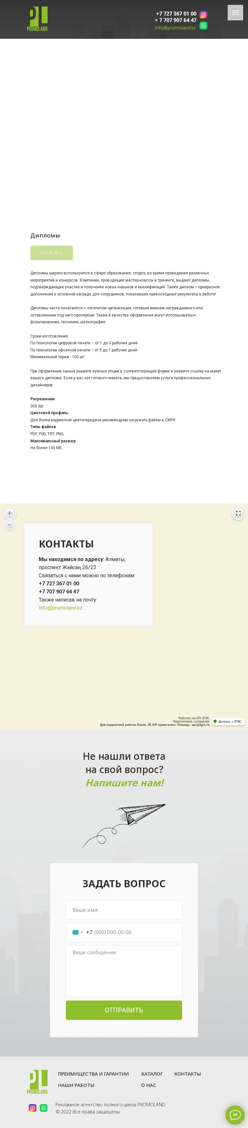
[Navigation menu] (235, 12)
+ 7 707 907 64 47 (175, 20)
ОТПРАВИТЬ (124, 1010)
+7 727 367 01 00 (176, 13)
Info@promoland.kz (175, 28)
